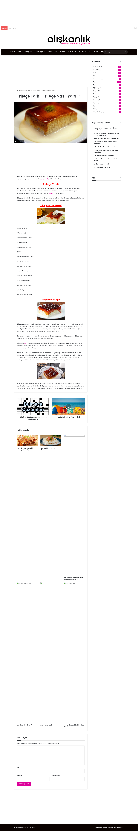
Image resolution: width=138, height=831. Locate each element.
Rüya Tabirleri (60, 52)
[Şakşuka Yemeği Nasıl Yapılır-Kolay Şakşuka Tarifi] (74, 505)
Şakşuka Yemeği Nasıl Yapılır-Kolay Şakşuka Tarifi (74, 578)
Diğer (96, 52)
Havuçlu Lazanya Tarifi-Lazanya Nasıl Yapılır (25, 449)
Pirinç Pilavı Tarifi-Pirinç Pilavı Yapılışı (74, 726)
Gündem (95, 76)
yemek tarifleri (45, 179)
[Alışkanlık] (69, 39)
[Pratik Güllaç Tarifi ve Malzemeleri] (50, 440)
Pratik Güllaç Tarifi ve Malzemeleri (47, 449)
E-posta (20, 775)
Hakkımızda (98, 827)
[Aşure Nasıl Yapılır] (50, 652)
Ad (18, 767)
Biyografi (96, 97)
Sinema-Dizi (72, 52)
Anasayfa (21, 90)
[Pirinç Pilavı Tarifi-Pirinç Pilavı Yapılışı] (74, 652)
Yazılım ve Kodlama (99, 79)
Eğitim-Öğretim (97, 88)
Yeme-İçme (32, 90)
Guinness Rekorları (98, 100)
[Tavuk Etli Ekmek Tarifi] (27, 652)
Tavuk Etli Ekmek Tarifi (24, 725)
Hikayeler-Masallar (98, 112)
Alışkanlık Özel (16, 52)
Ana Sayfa (110, 827)
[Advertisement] (69, 13)
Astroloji (28, 52)
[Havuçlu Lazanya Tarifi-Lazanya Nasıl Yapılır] (27, 440)
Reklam (95, 85)
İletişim (105, 827)
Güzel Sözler (40, 52)
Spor (94, 106)
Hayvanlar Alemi (98, 103)
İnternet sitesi (56, 775)
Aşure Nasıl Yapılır (46, 725)
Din (94, 94)
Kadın (50, 52)
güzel (51, 193)
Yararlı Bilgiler (84, 52)
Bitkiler (95, 109)
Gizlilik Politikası (118, 827)
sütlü (25, 343)
